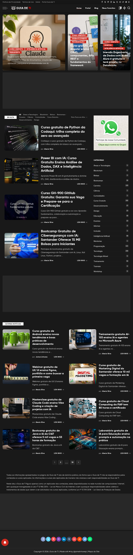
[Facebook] (102, 2)
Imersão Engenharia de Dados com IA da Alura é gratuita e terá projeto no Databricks (115, 59)
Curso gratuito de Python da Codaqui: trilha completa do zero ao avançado (63, 131)
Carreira (22, 117)
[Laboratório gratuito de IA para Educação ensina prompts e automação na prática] (82, 439)
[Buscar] (128, 8)
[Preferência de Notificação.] (5, 542)
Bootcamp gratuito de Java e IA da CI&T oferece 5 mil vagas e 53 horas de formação (47, 435)
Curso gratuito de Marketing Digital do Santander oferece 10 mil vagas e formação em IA (114, 370)
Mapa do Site (93, 551)
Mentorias (98, 241)
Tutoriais (97, 266)
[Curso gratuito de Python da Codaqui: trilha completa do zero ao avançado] (21, 138)
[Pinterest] (108, 2)
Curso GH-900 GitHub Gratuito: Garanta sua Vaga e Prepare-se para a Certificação (62, 199)
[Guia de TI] (21, 8)
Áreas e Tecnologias (30, 114)
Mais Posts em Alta (78, 117)
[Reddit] (123, 2)
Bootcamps (61, 114)
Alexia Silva (15, 68)
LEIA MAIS (54, 68)
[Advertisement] (66, 90)
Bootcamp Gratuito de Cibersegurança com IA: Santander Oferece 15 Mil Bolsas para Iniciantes (60, 237)
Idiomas (97, 226)
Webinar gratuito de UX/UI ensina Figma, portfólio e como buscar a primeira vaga (48, 371)
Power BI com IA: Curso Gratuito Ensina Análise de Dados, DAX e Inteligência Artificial (61, 164)
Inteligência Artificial (36, 49)
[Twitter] (105, 2)
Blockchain (44, 114)
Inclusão (97, 231)
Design (36, 120)
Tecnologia (98, 251)
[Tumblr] (117, 2)
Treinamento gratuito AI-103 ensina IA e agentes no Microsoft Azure (114, 337)
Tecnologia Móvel (101, 256)
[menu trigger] (6, 8)
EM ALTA (10, 117)
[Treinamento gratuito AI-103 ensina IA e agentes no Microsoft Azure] (82, 339)
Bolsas (52, 114)
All (20, 114)
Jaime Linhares (42, 357)
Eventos (108, 45)
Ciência (30, 117)
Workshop (98, 271)
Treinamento (14, 52)
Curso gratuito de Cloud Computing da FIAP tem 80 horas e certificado (114, 404)
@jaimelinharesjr (80, 551)
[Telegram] (125, 2)
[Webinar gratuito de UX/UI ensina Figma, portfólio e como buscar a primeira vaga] (16, 374)
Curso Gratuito (16, 49)
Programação (78, 42)
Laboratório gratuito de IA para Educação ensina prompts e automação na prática (114, 435)
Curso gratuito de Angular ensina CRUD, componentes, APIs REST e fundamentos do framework (82, 55)
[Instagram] (111, 2)
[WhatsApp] (128, 2)
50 (72, 462)
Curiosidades (40, 117)
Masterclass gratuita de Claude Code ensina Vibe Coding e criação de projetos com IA (48, 404)
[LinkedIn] (114, 2)
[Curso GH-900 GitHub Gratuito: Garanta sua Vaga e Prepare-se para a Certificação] (21, 207)
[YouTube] (120, 2)
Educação (98, 216)
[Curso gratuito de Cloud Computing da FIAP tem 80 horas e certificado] (82, 408)
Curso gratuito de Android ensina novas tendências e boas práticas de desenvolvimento (45, 337)
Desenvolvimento (79, 39)
